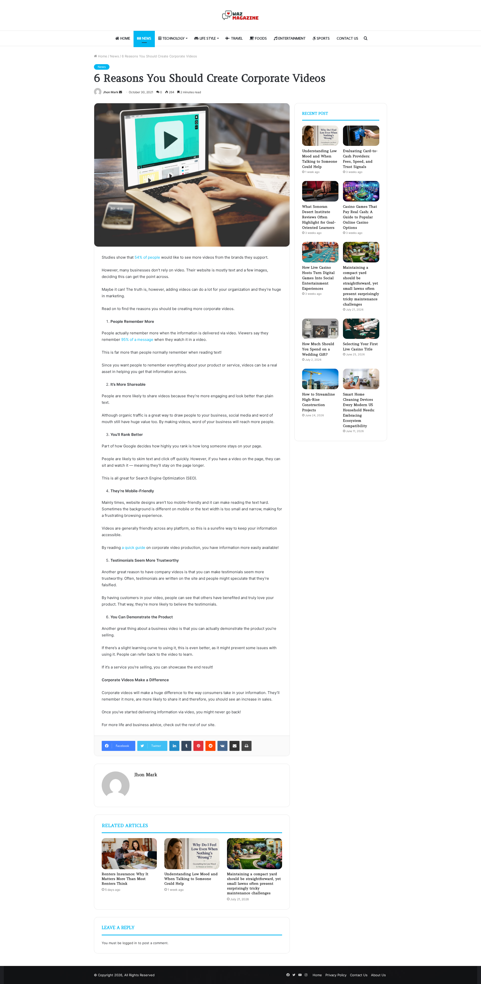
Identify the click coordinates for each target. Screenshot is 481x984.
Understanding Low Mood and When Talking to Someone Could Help (191, 879)
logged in (130, 943)
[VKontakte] (222, 746)
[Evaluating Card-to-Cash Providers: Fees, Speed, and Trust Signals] (361, 136)
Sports (323, 38)
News (146, 38)
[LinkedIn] (174, 746)
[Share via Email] (234, 746)
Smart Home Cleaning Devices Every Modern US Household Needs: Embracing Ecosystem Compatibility (359, 410)
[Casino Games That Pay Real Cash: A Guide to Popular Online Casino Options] (361, 191)
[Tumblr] (186, 746)
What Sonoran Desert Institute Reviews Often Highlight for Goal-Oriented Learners (319, 217)
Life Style (207, 38)
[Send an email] (120, 92)
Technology (172, 38)
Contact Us (347, 38)
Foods (260, 38)
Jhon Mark (110, 92)
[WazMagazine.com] (240, 15)
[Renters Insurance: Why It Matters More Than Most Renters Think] (129, 853)
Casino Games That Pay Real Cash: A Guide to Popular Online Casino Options (360, 217)
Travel (236, 38)
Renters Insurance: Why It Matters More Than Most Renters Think (125, 879)
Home (124, 38)
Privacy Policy (335, 975)
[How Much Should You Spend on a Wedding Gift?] (320, 329)
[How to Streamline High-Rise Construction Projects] (320, 379)
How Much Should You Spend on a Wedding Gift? (318, 349)
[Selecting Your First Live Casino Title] (361, 329)
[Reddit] (210, 746)
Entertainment (291, 38)
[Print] (247, 746)
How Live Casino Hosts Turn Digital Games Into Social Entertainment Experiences (318, 278)
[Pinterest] (198, 746)
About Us (378, 975)
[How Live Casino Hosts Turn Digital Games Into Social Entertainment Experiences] (320, 252)
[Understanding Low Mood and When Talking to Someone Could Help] (191, 853)
